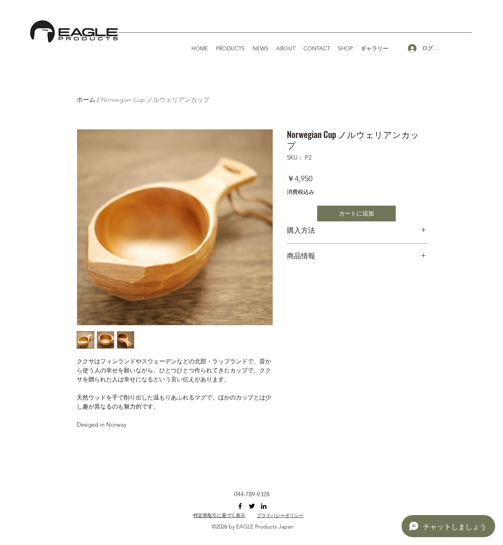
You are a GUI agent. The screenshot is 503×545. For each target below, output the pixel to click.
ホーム (86, 99)
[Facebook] (240, 506)
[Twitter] (252, 506)
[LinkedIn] (264, 506)
